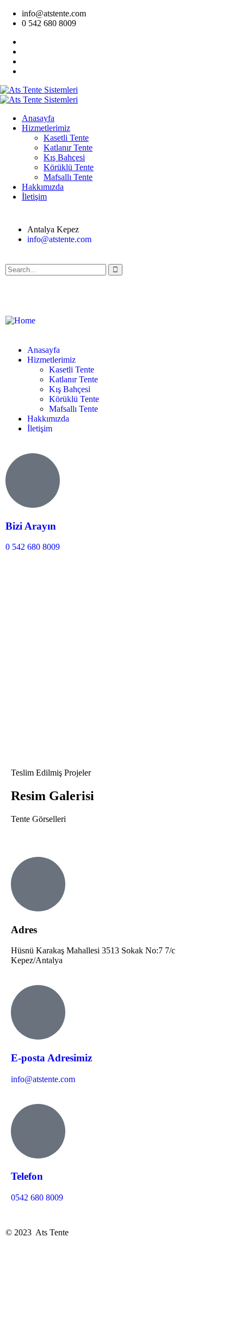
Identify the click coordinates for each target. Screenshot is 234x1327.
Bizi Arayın (30, 526)
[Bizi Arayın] (32, 480)
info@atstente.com (43, 1079)
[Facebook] (48, 289)
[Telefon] (38, 1131)
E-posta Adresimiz (51, 1058)
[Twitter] (19, 289)
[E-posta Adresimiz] (38, 1012)
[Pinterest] (107, 289)
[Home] (20, 320)
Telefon (27, 1176)
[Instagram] (77, 289)
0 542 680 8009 (32, 546)
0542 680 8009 (37, 1197)
